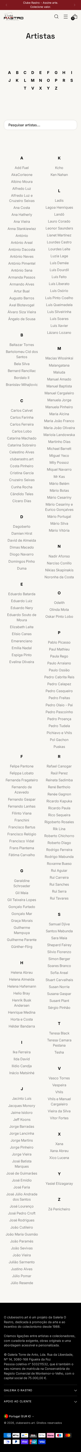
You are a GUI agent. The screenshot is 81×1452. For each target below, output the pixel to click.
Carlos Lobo (22, 431)
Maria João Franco (59, 421)
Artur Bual (22, 291)
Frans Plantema (22, 848)
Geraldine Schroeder (21, 883)
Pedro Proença (59, 719)
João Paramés (21, 1241)
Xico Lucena (59, 1157)
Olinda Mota (59, 609)
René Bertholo (59, 787)
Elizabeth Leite (21, 627)
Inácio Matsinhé (21, 1073)
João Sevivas (22, 1248)
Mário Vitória (59, 530)
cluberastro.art (21, 459)
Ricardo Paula (59, 808)
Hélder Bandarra (22, 1026)
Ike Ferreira (22, 1052)
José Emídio (22, 1180)
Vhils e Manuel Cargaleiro (59, 1101)
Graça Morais (22, 920)
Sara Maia (59, 938)
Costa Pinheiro (21, 466)
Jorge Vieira (22, 1154)
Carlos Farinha (21, 417)
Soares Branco (59, 966)
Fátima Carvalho (22, 855)
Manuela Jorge (59, 400)
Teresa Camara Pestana (59, 1042)
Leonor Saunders (59, 228)
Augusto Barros (21, 298)
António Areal (22, 242)
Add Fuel (22, 168)
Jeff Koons (21, 1119)
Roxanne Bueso (59, 863)
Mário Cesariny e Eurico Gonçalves (59, 507)
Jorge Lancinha (21, 1133)
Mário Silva (59, 523)
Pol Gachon (59, 739)
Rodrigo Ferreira (59, 849)
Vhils (59, 1092)
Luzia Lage (59, 256)
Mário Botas (59, 490)
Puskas (59, 746)
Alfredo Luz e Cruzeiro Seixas (22, 198)
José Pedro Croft (21, 1213)
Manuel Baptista (59, 386)
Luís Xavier (59, 325)
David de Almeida (22, 540)
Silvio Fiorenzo (59, 952)
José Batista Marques (22, 1163)
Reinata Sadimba (59, 780)
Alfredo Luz (21, 188)
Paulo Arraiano (59, 663)
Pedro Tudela (59, 726)
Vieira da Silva (59, 1111)
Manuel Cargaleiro (59, 393)
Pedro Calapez (59, 684)
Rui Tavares (59, 898)
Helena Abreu (22, 972)
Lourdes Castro (59, 242)
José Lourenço (22, 1206)
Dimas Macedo (22, 547)
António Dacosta (21, 249)
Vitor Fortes (59, 1118)
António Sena (21, 270)
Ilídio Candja (22, 1066)
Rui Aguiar (59, 870)
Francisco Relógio (21, 834)
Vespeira (59, 1085)
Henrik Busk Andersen (21, 1003)
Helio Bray (21, 993)
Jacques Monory (21, 1105)
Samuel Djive (59, 924)
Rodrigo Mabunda (59, 856)
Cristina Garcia (22, 473)
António (22, 235)
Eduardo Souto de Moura (21, 617)
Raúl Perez (59, 773)
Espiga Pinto (22, 655)
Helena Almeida (21, 979)
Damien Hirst (21, 533)
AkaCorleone (21, 174)
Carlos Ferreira (22, 424)
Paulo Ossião (59, 670)
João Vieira (22, 1255)
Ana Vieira (22, 221)
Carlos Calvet (22, 410)
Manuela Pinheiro (59, 407)
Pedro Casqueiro (59, 691)
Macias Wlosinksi (59, 358)
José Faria (21, 1187)
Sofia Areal (59, 972)
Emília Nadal (22, 648)
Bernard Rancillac (22, 371)
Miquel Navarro (59, 469)
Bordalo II (21, 377)
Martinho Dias (59, 441)
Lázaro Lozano (59, 332)
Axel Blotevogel (21, 305)
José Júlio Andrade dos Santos (21, 1196)
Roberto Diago (59, 843)
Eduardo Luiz (21, 601)
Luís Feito (59, 277)
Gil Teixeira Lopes (21, 900)
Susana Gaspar (59, 993)
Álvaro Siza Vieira (22, 312)
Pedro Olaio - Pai (59, 705)
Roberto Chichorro (59, 836)
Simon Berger (59, 959)
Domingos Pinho (21, 561)
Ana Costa (21, 207)
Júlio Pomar (21, 1276)
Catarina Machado (22, 438)
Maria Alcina (59, 414)
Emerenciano (21, 641)
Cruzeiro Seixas (22, 480)
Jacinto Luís (21, 1098)
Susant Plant (59, 1000)
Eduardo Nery (22, 608)
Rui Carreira (59, 877)
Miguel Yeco (59, 455)
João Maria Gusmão (22, 1234)
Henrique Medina (21, 1012)
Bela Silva (22, 364)
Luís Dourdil (59, 270)
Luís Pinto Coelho (59, 298)
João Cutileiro (21, 1227)
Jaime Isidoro (22, 1112)
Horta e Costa (22, 1019)
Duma (22, 568)
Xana (59, 1144)
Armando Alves (22, 284)
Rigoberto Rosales (59, 822)
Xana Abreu (59, 1151)
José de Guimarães (21, 1173)
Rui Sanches (59, 884)
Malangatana (59, 365)
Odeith (59, 602)
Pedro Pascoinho (59, 712)
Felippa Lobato (22, 773)
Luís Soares (59, 318)
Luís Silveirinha (59, 312)
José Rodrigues (21, 1220)
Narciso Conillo (59, 563)
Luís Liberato (59, 284)
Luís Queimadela (59, 305)
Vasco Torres (59, 1078)
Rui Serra (59, 891)
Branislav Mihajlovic (22, 384)
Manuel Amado (59, 379)
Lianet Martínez (59, 235)
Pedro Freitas (59, 698)
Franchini (21, 820)
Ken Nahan (59, 174)
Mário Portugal (59, 516)
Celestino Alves (21, 452)
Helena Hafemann (21, 986)
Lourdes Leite (59, 249)
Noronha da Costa (59, 577)
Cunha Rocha (21, 487)
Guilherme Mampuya (22, 930)
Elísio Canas (22, 634)
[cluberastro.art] (13, 16)
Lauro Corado (59, 221)
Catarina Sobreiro (22, 445)
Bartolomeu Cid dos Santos (22, 354)
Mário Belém (59, 483)
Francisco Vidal (21, 841)
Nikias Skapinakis (59, 570)
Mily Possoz (59, 462)
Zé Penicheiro (59, 1209)
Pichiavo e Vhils (59, 733)
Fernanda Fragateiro (22, 780)
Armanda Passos (21, 277)
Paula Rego (59, 656)
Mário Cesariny (59, 497)
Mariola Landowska (59, 435)
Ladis (59, 200)
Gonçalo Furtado (21, 907)
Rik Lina (59, 829)
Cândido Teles (21, 494)
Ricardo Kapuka (59, 801)
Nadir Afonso (59, 556)
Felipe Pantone (21, 766)
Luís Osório (59, 290)
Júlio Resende (22, 1283)
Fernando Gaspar (22, 799)
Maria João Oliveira (59, 428)
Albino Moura (22, 181)
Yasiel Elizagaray (59, 1183)
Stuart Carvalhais (59, 980)
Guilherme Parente (22, 939)
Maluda (59, 372)
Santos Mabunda (59, 931)
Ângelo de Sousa (21, 319)
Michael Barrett (59, 448)
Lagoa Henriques (59, 207)
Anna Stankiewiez (22, 228)
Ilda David (22, 1059)
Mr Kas (59, 476)
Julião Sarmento (22, 1262)
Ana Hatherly (21, 214)
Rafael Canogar (59, 766)
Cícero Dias (21, 501)
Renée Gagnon (59, 794)
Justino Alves (21, 1269)
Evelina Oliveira (21, 662)
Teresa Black (59, 1033)
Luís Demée (59, 263)
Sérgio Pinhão (59, 1007)
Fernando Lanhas (21, 806)
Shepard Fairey (59, 945)
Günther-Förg (21, 946)
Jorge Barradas (21, 1126)
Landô (59, 214)
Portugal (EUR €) (20, 1416)
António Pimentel (21, 263)
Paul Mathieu (59, 649)
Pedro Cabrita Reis (59, 677)
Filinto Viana (22, 813)
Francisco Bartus (21, 827)
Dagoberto (21, 526)
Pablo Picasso (59, 642)
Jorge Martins (22, 1140)
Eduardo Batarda (21, 594)
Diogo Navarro (22, 554)
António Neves (21, 256)
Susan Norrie (59, 987)
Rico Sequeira (59, 815)
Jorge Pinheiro (21, 1147)
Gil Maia (21, 893)
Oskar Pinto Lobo (59, 616)
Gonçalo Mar (21, 913)
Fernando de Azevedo (22, 789)
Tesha (59, 1052)
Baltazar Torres (22, 345)
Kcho (59, 168)
